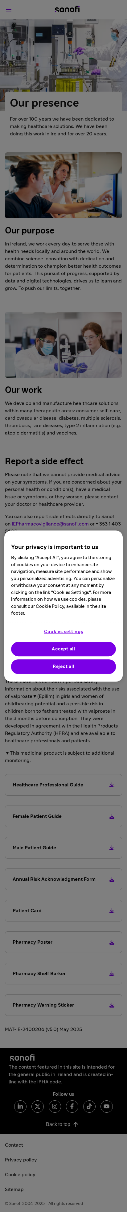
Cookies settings (63, 631)
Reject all (64, 666)
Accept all (63, 649)
